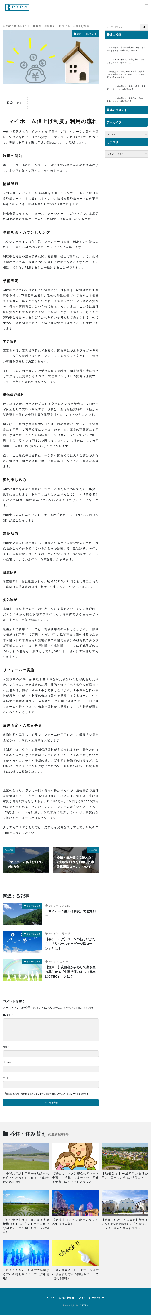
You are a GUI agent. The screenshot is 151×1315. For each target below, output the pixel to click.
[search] (144, 27)
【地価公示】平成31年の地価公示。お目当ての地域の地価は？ (125, 1175)
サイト (6, 1078)
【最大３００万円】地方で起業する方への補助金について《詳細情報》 (26, 1274)
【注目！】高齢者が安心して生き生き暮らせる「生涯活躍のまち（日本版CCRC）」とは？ (70, 971)
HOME (50, 1297)
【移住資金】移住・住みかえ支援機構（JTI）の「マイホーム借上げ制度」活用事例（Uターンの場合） (26, 1226)
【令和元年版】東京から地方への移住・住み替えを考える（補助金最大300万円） (126, 49)
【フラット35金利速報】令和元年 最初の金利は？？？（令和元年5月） (125, 99)
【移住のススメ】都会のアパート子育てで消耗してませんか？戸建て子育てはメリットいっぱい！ (75, 1177)
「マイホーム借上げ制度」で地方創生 (70, 913)
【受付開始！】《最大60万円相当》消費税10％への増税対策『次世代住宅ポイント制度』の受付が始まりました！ (125, 74)
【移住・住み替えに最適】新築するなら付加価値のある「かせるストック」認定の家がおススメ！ (125, 1224)
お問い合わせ (66, 1297)
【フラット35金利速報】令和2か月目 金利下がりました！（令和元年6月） (126, 87)
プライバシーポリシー (91, 1297)
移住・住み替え (45, 26)
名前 (6, 1047)
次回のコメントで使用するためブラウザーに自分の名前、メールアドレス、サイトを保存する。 (48, 1093)
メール (7, 1062)
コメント (8, 1015)
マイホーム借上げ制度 (75, 26)
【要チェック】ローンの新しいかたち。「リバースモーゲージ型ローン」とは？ (70, 943)
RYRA (85, 1305)
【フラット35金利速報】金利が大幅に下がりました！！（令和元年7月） (125, 61)
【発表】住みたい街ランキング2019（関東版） (75, 1222)
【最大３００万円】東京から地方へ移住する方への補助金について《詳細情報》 (75, 1274)
